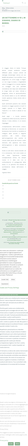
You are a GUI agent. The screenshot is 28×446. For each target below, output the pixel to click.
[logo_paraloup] (11, 3)
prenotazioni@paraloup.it (14, 240)
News (3, 26)
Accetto (11, 443)
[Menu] (25, 3)
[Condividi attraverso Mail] (4, 198)
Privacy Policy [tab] (4, 429)
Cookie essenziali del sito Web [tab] (9, 295)
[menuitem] (21, 3)
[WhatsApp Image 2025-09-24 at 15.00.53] (14, 47)
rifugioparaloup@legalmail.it (15, 224)
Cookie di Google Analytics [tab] (8, 394)
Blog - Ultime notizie (8, 8)
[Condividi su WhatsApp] (4, 192)
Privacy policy (4, 440)
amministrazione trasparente (14, 226)
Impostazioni (4, 284)
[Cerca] (21, 3)
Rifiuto (13, 279)
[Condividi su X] (4, 189)
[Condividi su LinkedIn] (4, 195)
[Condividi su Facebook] (4, 186)
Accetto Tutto (4, 279)
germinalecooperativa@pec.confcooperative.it (14, 236)
